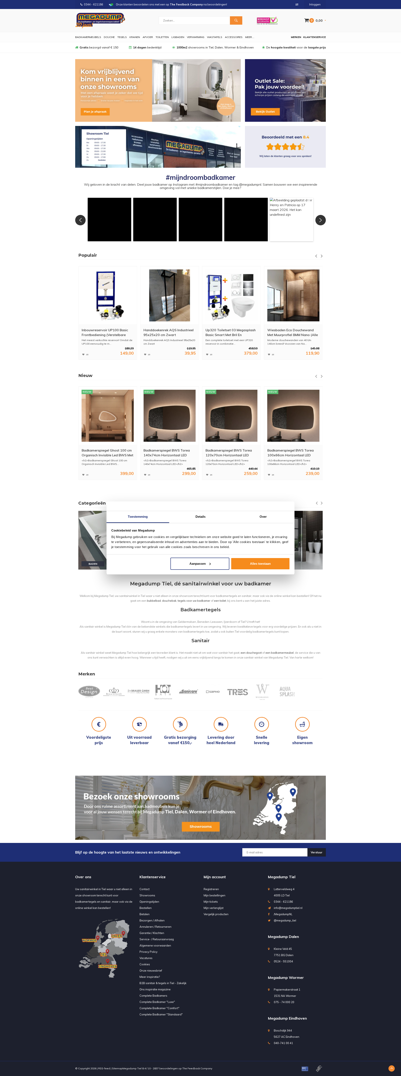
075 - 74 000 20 (284, 1002)
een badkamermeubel (279, 652)
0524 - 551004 (283, 961)
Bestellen (146, 908)
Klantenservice (314, 37)
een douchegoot (251, 652)
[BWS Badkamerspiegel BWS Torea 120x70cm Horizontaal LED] (169, 416)
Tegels (122, 37)
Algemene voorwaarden (155, 945)
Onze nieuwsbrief (151, 970)
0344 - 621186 (93, 4)
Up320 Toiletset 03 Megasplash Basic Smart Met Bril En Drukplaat (168, 332)
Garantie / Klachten (152, 933)
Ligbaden (177, 37)
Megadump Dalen (283, 936)
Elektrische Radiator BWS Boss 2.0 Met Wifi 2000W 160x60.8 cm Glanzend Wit (291, 453)
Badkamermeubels (88, 37)
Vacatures (146, 958)
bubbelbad (154, 600)
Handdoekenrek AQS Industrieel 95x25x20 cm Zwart (107, 332)
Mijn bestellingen (214, 895)
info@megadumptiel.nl (288, 908)
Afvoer (148, 37)
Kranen (134, 37)
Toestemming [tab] (138, 516)
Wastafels (214, 37)
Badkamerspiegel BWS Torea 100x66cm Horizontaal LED (229, 452)
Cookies (145, 964)
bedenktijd (147, 47)
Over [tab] (263, 516)
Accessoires (233, 37)
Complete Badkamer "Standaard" (161, 1014)
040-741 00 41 (283, 1043)
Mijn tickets (211, 901)
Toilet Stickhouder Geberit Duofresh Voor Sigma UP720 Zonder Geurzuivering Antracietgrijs (289, 332)
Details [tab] (200, 516)
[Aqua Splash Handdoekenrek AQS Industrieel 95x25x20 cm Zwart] (108, 295)
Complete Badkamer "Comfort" (159, 1008)
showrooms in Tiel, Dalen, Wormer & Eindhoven (215, 47)
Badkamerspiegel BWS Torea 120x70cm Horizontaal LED (166, 452)
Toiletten (162, 37)
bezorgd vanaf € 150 (99, 47)
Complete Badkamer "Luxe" (157, 1002)
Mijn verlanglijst (213, 908)
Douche (109, 37)
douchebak (169, 600)
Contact (145, 889)
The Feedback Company (197, 1068)
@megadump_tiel (285, 920)
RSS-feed (104, 1068)
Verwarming (195, 37)
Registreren (211, 889)
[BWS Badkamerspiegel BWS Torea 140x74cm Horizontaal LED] (108, 416)
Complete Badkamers (153, 995)
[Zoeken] (236, 20)
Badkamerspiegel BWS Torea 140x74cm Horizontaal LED (105, 452)
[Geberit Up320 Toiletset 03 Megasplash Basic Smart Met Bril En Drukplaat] (169, 295)
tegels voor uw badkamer (194, 600)
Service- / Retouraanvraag (157, 939)
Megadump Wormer (286, 977)
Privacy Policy (148, 951)
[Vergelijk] (297, 4)
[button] (109, 219)
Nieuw (85, 375)
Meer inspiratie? (150, 976)
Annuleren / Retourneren (155, 926)
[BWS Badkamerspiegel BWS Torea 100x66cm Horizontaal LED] (231, 416)
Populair (87, 255)
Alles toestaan (260, 563)
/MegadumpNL (283, 914)
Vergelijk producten (216, 914)
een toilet (220, 600)
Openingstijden (149, 901)
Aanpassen (197, 563)
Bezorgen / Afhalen (152, 920)
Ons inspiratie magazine (155, 989)
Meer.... (249, 37)
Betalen (145, 914)
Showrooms (147, 895)
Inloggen (315, 4)
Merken (296, 37)
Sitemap (117, 1068)
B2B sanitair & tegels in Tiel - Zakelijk (163, 983)
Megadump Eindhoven (287, 1018)
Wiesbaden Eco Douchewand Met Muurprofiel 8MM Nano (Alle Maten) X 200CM (231, 332)
